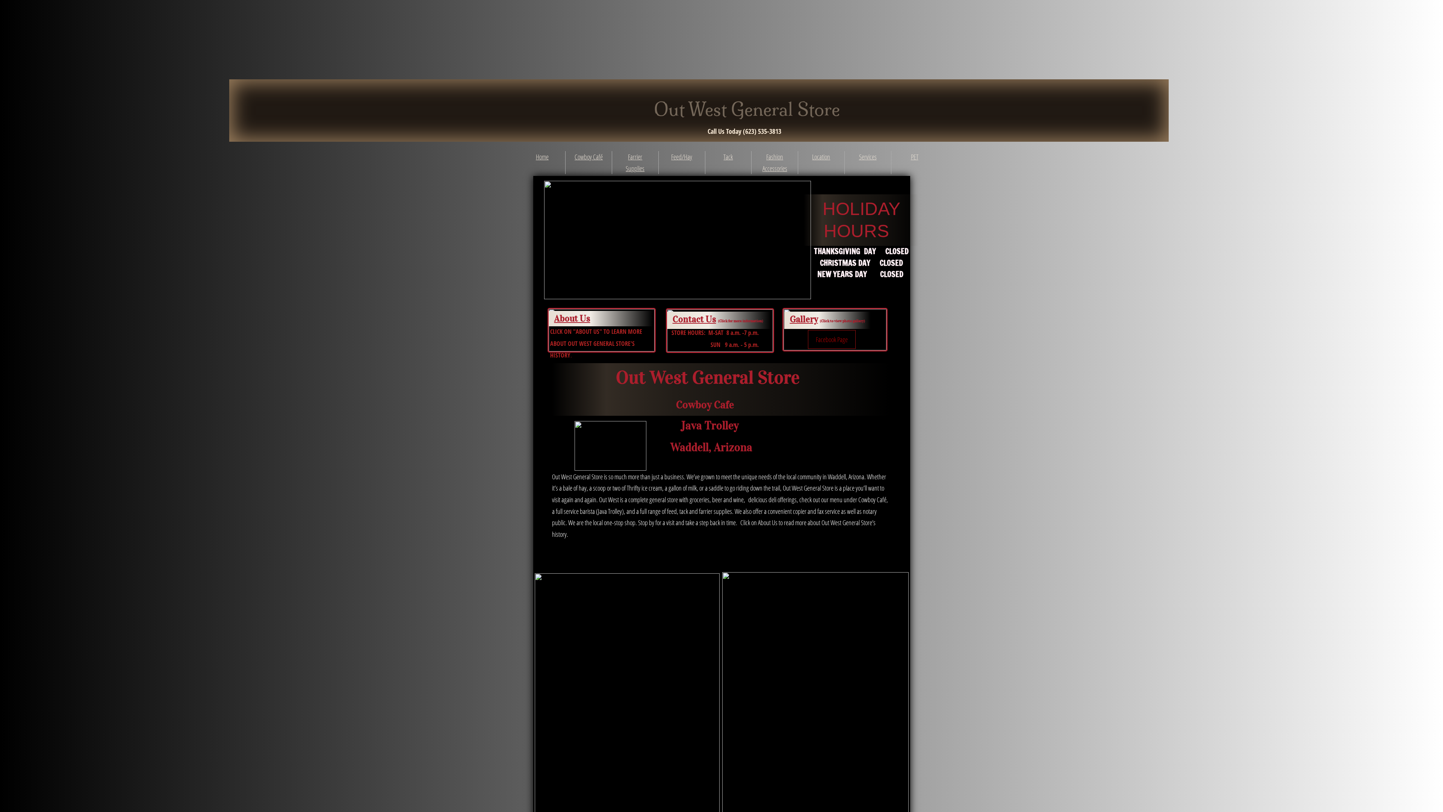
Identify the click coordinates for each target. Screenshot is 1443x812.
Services (868, 156)
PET (914, 156)
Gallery (804, 319)
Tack (728, 156)
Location (821, 156)
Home (542, 156)
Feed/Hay (681, 156)
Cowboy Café (589, 156)
